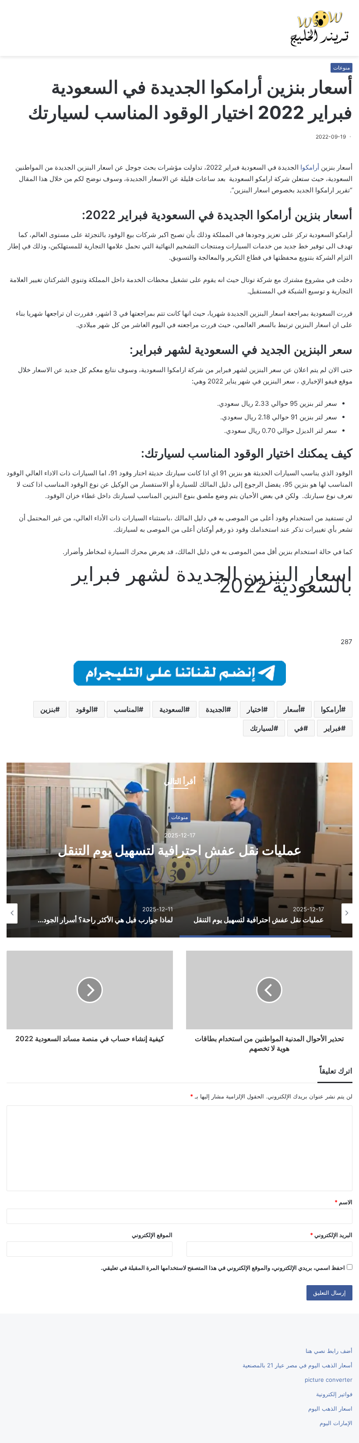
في (298, 728)
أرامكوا (309, 167)
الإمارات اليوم (336, 1422)
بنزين (47, 709)
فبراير (332, 728)
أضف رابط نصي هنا (329, 1350)
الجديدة (216, 709)
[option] (179, 850)
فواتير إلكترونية (334, 1394)
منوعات (341, 67)
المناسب (126, 709)
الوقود (84, 709)
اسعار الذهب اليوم (330, 1408)
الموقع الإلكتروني (152, 1234)
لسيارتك (262, 728)
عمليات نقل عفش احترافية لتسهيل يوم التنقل (180, 850)
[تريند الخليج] (319, 28)
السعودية (172, 709)
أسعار (292, 709)
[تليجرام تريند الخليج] (180, 672)
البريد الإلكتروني (331, 1234)
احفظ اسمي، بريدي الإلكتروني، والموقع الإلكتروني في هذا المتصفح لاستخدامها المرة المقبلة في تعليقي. (223, 1267)
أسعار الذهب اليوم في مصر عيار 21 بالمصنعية (297, 1365)
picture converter (328, 1379)
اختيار (255, 709)
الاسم (343, 1202)
